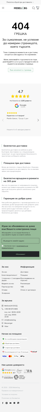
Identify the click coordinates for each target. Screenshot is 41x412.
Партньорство (7, 287)
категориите (19, 62)
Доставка (24, 272)
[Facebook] (4, 403)
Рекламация (25, 284)
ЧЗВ (22, 287)
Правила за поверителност (12, 391)
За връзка (6, 293)
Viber (6, 326)
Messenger (8, 323)
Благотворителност (9, 275)
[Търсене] (33, 8)
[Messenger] (15, 403)
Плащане (24, 275)
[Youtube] (11, 403)
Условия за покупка (9, 394)
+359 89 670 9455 (11, 309)
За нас (4, 272)
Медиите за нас (8, 284)
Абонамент (20, 254)
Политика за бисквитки (11, 398)
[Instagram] (7, 403)
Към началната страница (20, 70)
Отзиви (4, 290)
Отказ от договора (28, 290)
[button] (20, 2)
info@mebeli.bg (10, 320)
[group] (20, 115)
